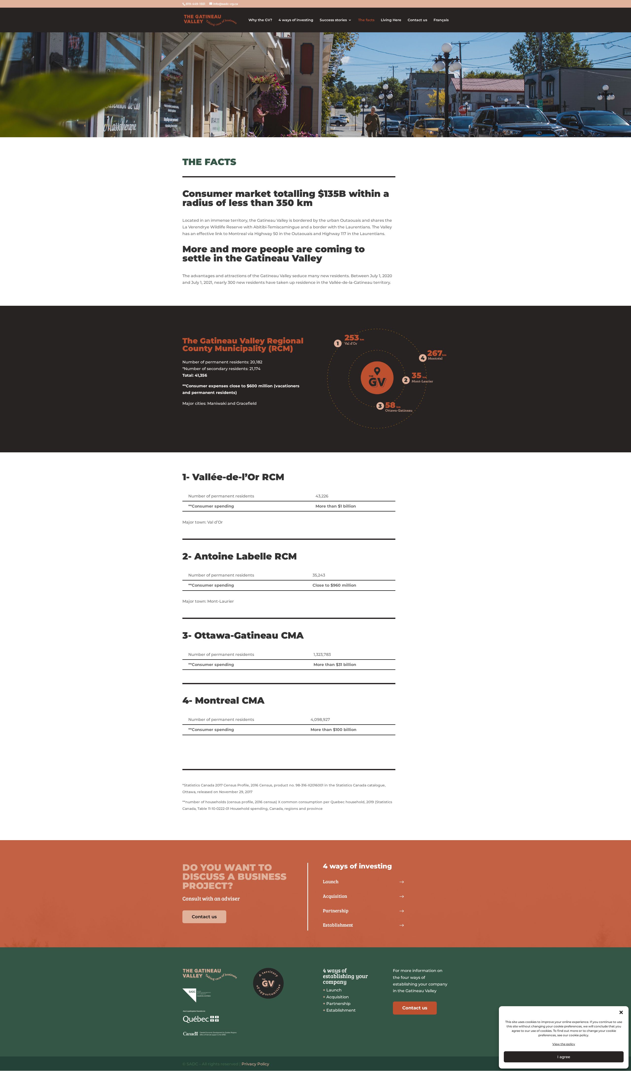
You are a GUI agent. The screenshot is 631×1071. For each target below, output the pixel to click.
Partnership (337, 1003)
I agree (563, 1056)
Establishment (339, 1010)
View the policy (563, 1044)
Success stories (333, 20)
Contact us (417, 20)
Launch (332, 990)
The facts (366, 20)
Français (441, 20)
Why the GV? (260, 20)
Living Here (391, 20)
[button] (621, 1012)
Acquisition (336, 997)
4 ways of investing (296, 20)
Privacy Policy (255, 1064)
